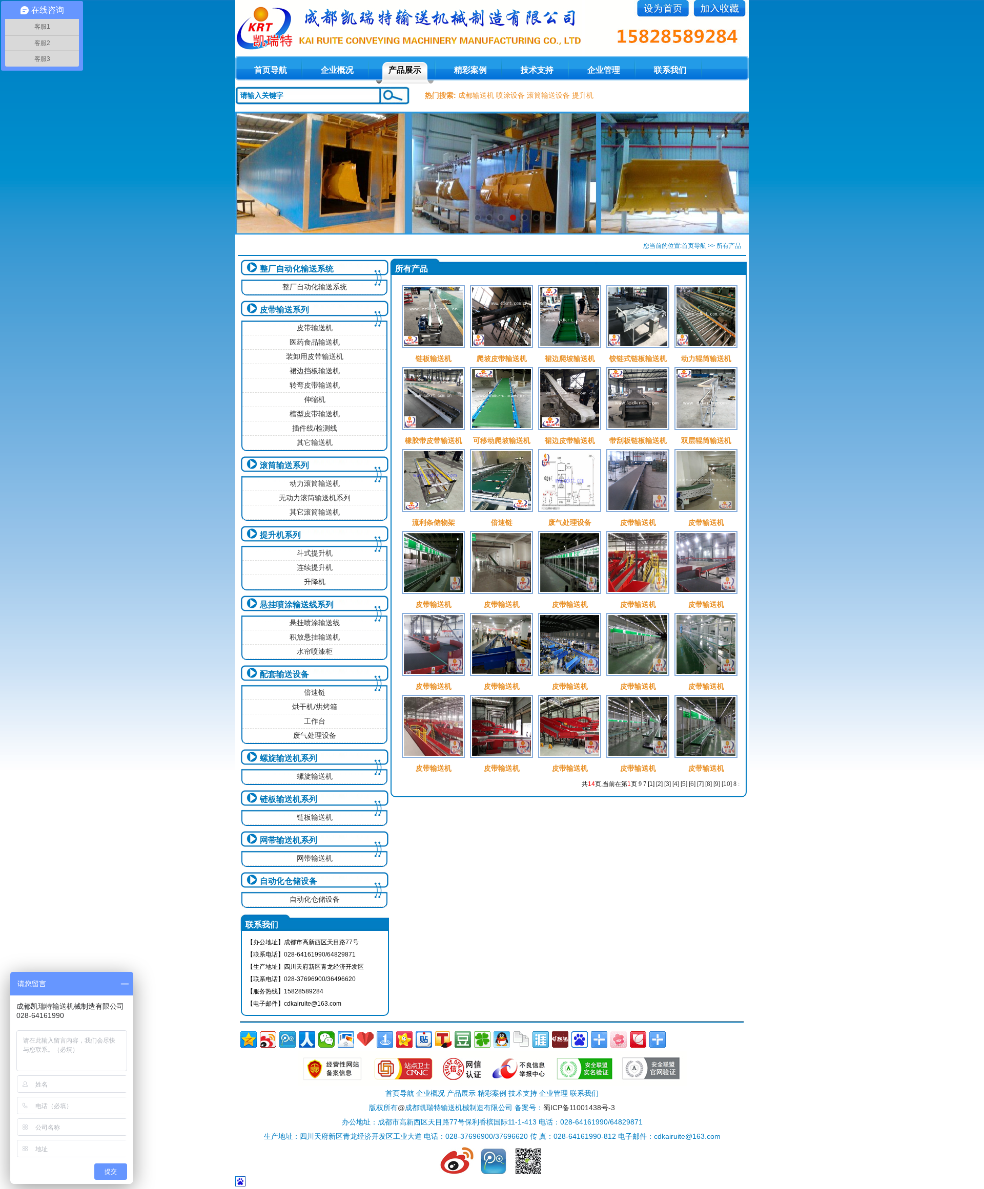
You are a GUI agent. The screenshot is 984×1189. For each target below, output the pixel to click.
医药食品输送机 (315, 342)
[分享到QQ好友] (502, 1039)
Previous (253, 173)
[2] (659, 784)
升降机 (314, 582)
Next (731, 173)
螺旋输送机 (315, 776)
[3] (667, 784)
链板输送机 (315, 817)
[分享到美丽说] (618, 1039)
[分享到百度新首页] (579, 1039)
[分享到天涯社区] (540, 1039)
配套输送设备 (284, 674)
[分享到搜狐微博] (443, 1039)
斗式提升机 (315, 553)
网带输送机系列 (288, 840)
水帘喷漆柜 (315, 651)
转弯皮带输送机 (315, 385)
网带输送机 (315, 858)
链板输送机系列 (288, 799)
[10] (727, 784)
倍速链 (314, 692)
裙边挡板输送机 (315, 371)
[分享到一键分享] (385, 1039)
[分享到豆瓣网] (463, 1039)
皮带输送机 (315, 328)
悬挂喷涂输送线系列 (297, 604)
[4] (675, 784)
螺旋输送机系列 (288, 758)
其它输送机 (315, 442)
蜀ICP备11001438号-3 (579, 1107)
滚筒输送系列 (284, 465)
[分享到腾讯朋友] (482, 1039)
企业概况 (337, 70)
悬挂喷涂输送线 (315, 623)
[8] (708, 784)
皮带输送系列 (284, 309)
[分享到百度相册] (346, 1039)
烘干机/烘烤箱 (314, 707)
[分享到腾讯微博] (287, 1039)
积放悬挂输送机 (315, 637)
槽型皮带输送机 (315, 414)
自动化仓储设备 (288, 881)
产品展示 (404, 70)
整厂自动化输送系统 (297, 268)
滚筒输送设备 (548, 95)
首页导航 (694, 245)
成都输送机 (476, 95)
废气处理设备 (314, 735)
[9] (716, 784)
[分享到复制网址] (521, 1039)
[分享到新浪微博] (268, 1039)
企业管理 (603, 70)
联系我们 (670, 70)
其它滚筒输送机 (315, 512)
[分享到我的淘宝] (599, 1039)
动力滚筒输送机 (315, 483)
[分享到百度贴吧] (424, 1039)
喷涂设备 (510, 95)
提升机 (582, 95)
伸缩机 (314, 399)
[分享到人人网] (307, 1039)
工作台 (314, 721)
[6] (692, 784)
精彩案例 (470, 70)
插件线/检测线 (314, 428)
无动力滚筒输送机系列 (315, 498)
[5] (684, 784)
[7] (700, 784)
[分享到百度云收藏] (365, 1039)
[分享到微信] (326, 1039)
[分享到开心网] (404, 1039)
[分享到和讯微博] (560, 1039)
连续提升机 (315, 567)
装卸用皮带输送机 (314, 356)
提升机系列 (280, 534)
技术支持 (537, 70)
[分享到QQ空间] (248, 1039)
